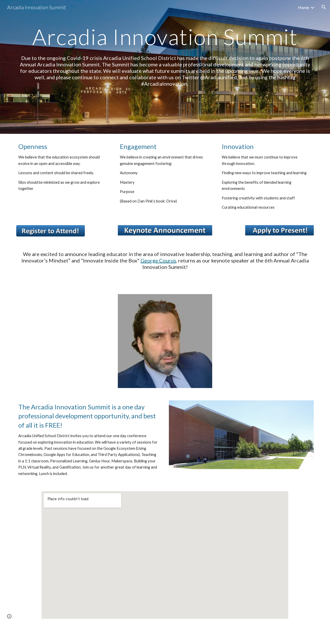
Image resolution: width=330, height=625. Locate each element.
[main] (165, 36)
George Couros (158, 260)
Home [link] (303, 7)
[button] (324, 7)
